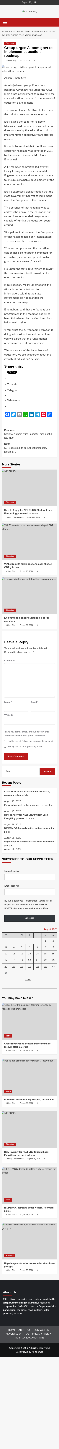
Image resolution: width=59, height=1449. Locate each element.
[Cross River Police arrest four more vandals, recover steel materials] (29, 1021)
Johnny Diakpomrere (15, 517)
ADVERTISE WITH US (17, 1334)
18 (13, 960)
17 (6, 960)
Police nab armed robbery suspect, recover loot (28, 805)
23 (53, 960)
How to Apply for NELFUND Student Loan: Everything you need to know (26, 817)
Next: (25, 448)
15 (45, 953)
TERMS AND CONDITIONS (29, 1338)
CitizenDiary (11, 61)
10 (6, 953)
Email (34, 702)
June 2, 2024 (25, 61)
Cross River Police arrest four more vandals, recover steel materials (27, 793)
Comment (10, 660)
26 (21, 966)
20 (29, 960)
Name (8, 702)
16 (53, 953)
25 (13, 966)
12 (21, 953)
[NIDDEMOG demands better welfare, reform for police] (29, 1185)
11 (13, 953)
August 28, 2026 (33, 517)
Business (10, 1255)
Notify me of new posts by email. (25, 746)
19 (21, 960)
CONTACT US (41, 1330)
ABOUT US (24, 1330)
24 (6, 966)
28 (37, 966)
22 (45, 960)
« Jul (28, 979)
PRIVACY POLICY (41, 1334)
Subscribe (29, 918)
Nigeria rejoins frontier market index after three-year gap (29, 843)
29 (45, 966)
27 (29, 966)
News (8, 1200)
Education (10, 43)
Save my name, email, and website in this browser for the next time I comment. (27, 734)
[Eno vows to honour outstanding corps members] (29, 595)
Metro (8, 1036)
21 (37, 960)
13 (29, 953)
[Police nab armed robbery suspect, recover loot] (29, 1077)
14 (37, 953)
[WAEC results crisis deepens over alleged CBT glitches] (29, 542)
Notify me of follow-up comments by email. (31, 741)
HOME (11, 1330)
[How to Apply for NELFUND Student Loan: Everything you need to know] (29, 488)
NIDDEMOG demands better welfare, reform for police (29, 830)
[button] (5, 22)
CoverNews (22, 1352)
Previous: (29, 434)
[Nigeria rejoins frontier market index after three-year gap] (29, 1241)
